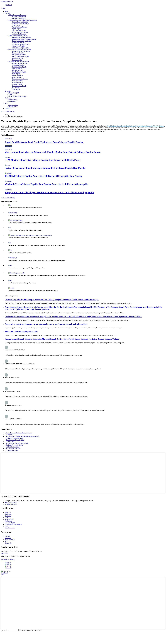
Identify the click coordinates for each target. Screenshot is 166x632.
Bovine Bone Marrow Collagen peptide (24, 39)
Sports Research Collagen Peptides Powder (19, 433)
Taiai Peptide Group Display (13, 524)
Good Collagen (112, 126)
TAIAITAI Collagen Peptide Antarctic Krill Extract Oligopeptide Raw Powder (43, 176)
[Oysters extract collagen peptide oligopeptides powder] (9, 227)
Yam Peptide (16, 89)
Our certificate (12, 99)
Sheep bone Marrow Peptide (21, 44)
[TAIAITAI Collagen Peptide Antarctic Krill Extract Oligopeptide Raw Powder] (8, 173)
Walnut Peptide (17, 68)
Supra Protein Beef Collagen (126, 126)
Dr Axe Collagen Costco (142, 126)
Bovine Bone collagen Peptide (21, 37)
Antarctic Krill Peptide (19, 34)
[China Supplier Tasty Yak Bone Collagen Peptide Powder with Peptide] (15, 220)
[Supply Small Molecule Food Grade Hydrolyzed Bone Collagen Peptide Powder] (8, 138)
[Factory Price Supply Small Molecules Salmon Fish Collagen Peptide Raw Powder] (8, 165)
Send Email (4, 573)
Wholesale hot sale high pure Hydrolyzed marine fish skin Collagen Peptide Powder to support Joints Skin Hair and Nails (46, 275)
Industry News (12, 106)
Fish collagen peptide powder (17, 15)
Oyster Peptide (16, 29)
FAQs (6, 517)
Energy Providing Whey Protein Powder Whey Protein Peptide (28, 237)
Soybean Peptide (17, 80)
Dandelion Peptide (18, 70)
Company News (13, 105)
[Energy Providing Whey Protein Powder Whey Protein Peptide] (30, 235)
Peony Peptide (16, 77)
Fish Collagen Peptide (19, 16)
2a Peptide (9, 434)
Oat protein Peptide (18, 65)
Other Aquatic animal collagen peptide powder (22, 20)
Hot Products (5, 559)
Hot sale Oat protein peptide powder (19, 252)
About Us (8, 91)
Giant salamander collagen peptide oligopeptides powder (26, 268)
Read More (8, 146)
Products (7, 13)
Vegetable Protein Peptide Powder (18, 61)
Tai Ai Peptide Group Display (17, 96)
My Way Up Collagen (157, 126)
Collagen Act (10, 441)
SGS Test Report (13, 93)
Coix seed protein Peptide (20, 79)
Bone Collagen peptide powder (17, 35)
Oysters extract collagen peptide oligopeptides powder (25, 230)
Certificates (8, 98)
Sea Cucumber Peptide (19, 30)
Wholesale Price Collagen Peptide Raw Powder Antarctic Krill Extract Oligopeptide (46, 184)
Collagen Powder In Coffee (14, 445)
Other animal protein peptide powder (19, 49)
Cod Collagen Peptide (19, 18)
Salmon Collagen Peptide (20, 22)
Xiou (2, 574)
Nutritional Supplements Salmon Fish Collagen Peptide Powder (28, 215)
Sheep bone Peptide (18, 42)
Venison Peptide (17, 60)
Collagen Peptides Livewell (14, 438)
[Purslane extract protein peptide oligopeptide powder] (9, 205)
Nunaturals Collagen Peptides (15, 440)
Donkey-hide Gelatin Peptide (21, 51)
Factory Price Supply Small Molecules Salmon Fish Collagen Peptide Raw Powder (45, 168)
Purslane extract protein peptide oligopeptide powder (25, 207)
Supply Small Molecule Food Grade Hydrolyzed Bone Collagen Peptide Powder (44, 142)
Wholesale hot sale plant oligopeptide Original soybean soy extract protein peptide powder (36, 260)
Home (6, 11)
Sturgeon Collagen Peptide (20, 23)
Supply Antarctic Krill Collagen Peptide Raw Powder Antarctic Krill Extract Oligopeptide (49, 192)
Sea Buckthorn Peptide (19, 72)
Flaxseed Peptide (17, 82)
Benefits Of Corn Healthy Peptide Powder (21, 332)
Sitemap (12, 559)
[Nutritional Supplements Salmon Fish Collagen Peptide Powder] (12, 212)
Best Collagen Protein (12, 447)
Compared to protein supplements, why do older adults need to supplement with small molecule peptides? (46, 324)
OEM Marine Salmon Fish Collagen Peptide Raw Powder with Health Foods (42, 160)
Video (10, 94)
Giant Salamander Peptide (20, 32)
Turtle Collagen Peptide (19, 27)
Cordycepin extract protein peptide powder (22, 283)
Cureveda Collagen (12, 450)
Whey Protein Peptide (19, 54)
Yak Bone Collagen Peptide (20, 48)
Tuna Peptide (16, 25)
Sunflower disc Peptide (19, 67)
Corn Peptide (16, 74)
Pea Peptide (15, 87)
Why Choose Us (10, 528)
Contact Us (8, 108)
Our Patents (12, 101)
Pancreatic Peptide (17, 53)
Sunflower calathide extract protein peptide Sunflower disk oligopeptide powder (33, 290)
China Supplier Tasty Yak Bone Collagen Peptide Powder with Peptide (30, 222)
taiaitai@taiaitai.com (7, 1)
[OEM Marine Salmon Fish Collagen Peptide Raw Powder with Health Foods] (8, 157)
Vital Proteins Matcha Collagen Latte (17, 443)
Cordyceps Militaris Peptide (20, 56)
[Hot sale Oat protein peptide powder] (10, 250)
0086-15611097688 (11, 504)
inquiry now (4, 553)
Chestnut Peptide (17, 75)
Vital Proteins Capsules (13, 448)
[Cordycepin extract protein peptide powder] (10, 280)
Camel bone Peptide (18, 46)
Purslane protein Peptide (19, 63)
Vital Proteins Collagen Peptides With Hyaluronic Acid (22, 436)
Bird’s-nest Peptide (18, 58)
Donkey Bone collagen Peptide (21, 41)
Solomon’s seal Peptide (19, 86)
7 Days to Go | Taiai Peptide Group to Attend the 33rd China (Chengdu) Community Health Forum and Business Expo (52, 300)
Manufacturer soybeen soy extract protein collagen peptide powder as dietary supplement (36, 245)
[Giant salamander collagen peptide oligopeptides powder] (10, 265)
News (6, 103)
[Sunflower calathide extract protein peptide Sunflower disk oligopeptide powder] (11, 288)
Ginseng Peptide (17, 84)
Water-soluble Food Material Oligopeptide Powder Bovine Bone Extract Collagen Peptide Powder (53, 152)
